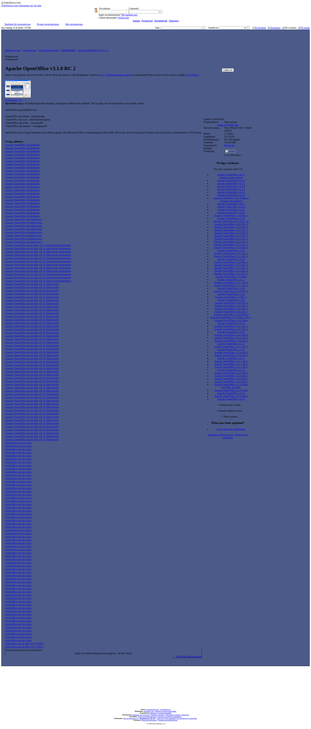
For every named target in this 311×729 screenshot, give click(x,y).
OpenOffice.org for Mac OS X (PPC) (24, 643)
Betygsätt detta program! (189, 656)
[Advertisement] (155, 38)
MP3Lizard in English (173, 715)
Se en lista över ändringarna (231, 429)
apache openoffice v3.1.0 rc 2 (93, 50)
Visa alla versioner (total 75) (227, 169)
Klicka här (123, 17)
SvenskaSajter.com (153, 709)
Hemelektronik (160, 20)
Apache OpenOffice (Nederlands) (22, 144)
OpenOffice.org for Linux (18, 442)
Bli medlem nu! (129, 14)
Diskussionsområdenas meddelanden (169, 717)
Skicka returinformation (149, 720)
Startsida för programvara (17, 24)
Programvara (147, 20)
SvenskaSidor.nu (165, 709)
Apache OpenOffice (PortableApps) (23, 219)
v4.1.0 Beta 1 (192, 75)
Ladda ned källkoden (228, 125)
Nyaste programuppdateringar (147, 717)
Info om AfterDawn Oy (130, 718)
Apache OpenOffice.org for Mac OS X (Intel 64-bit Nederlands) (38, 245)
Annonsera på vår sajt (147, 718)
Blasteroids (185, 715)
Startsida (136, 20)
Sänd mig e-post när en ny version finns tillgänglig (227, 436)
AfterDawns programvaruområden (160, 713)
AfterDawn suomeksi (157, 715)
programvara (29, 50)
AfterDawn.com (9, 5)
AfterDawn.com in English (141, 715)
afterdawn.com (12, 50)
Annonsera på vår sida (29, 5)
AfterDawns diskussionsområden (165, 711)
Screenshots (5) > (14, 100)
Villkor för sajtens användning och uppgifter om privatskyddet (176, 718)
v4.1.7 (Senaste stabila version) (115, 75)
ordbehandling (68, 50)
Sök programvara (74, 24)
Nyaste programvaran (48, 24)
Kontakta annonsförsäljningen (167, 720)
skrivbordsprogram (48, 50)
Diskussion (174, 20)
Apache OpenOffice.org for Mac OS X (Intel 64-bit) (32, 284)
